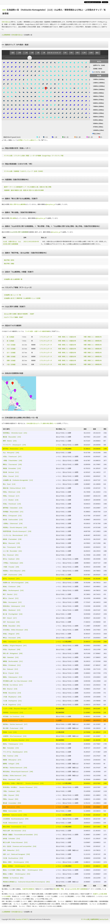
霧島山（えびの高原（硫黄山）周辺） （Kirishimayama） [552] (22, 870)
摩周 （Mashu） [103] (9, 441)
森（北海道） (11, 337)
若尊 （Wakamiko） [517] (11, 850)
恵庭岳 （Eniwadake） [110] (12, 468)
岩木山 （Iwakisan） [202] (11, 559)
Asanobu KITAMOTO (22, 919)
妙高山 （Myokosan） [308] (11, 649)
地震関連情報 (94, 919)
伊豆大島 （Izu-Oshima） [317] (13, 685)
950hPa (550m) (98, 123)
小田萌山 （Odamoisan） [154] (12, 523)
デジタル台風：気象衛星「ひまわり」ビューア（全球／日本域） (24, 171)
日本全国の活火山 (16, 35)
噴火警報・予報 (59, 889)
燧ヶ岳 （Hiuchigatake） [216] (12, 614)
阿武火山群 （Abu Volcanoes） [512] (14, 831)
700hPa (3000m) (98, 106)
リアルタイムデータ (45, 337)
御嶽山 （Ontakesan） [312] (12, 665)
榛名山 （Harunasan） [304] (11, 638)
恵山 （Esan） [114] (9, 484)
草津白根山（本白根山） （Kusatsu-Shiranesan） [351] (20, 787)
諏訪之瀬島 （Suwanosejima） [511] (14, 827)
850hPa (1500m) (98, 113)
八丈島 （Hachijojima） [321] (12, 701)
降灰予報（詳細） (9, 263)
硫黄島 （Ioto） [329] (10, 732)
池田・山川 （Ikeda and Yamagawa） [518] (16, 854)
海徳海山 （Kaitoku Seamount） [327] (15, 724)
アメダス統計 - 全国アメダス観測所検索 (37, 331)
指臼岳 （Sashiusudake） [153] (13, 519)
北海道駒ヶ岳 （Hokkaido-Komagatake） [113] (18, 480)
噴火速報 (13, 218)
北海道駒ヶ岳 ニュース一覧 (12, 295)
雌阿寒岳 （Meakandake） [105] (13, 449)
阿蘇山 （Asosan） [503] (10, 799)
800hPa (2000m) (98, 110)
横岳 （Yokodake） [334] (11, 748)
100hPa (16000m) (99, 79)
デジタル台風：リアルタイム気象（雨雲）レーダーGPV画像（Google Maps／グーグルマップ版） (34, 156)
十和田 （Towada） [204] (11, 567)
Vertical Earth (104, 919)
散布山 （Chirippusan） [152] (12, 515)
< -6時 (31, 53)
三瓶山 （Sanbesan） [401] (11, 791)
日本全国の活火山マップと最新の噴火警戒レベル (41, 423)
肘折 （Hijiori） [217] (10, 618)
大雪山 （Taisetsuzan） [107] (12, 456)
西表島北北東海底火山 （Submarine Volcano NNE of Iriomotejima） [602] (26, 882)
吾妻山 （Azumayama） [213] (12, 602)
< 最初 (12, 53)
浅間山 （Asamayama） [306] (12, 642)
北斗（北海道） (11, 352)
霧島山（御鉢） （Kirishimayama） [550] (16, 862)
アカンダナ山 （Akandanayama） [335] (15, 752)
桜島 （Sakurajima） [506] (11, 807)
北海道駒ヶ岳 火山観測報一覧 (13, 279)
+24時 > (91, 53)
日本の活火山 (6, 22)
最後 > (98, 53)
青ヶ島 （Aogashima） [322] (12, 704)
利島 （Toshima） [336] (10, 756)
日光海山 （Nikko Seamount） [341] (14, 775)
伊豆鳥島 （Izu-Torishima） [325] (13, 716)
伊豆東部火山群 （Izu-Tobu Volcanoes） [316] (17, 681)
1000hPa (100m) (98, 130)
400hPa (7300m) (98, 96)
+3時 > (71, 53)
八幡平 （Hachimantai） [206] (12, 575)
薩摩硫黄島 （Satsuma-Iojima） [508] (15, 815)
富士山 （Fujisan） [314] (10, 673)
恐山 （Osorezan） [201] (10, 555)
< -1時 (43, 53)
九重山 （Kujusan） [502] (11, 795)
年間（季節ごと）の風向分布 (67, 337)
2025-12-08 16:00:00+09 (31, 241)
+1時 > (65, 53)
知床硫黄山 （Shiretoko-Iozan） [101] (15, 433)
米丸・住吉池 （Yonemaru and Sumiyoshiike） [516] (19, 846)
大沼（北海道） (11, 345)
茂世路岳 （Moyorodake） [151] (13, 512)
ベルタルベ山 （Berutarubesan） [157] (15, 535)
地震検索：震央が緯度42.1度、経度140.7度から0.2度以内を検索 (24, 190)
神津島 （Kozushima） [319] (12, 693)
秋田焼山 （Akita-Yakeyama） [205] (14, 571)
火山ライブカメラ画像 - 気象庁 (13, 317)
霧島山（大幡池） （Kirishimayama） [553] (16, 874)
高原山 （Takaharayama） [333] (13, 744)
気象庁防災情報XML (28, 889)
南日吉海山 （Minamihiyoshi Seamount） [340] (18, 771)
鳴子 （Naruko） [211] (10, 594)
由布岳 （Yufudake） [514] (11, 838)
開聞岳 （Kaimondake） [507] (12, 811)
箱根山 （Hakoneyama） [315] (12, 677)
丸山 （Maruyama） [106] (11, 452)
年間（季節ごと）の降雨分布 (93, 337)
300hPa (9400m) (98, 93)
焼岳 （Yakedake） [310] (10, 657)
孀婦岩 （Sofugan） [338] (11, 764)
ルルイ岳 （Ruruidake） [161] (12, 551)
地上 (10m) (96, 133)
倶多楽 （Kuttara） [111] (11, 472)
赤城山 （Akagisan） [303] (11, 634)
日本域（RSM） (98, 69)
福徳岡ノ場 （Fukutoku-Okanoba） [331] (16, 740)
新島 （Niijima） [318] (10, 689)
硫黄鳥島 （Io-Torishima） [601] (13, 878)
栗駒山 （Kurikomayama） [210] (13, 590)
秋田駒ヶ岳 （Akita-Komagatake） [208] (15, 582)
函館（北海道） (11, 356)
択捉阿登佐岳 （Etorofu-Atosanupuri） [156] (17, 531)
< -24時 (18, 53)
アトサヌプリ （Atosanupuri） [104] (14, 445)
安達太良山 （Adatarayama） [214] (14, 606)
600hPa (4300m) (98, 103)
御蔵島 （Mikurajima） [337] (12, 760)
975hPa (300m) (98, 127)
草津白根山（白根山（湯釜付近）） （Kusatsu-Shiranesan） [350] (23, 783)
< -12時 (25, 53)
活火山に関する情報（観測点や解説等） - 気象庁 (19, 314)
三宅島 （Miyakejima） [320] (12, 697)
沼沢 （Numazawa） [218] (11, 622)
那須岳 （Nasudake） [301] (11, 626)
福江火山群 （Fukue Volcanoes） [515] (15, 842)
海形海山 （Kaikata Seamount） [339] (15, 767)
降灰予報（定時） (9, 260)
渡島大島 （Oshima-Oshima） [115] (14, 488)
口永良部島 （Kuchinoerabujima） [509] (15, 819)
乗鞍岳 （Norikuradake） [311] (13, 661)
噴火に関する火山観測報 (17, 204)
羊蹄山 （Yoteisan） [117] (11, 496)
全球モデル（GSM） (99, 65)
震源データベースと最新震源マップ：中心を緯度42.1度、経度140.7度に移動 (27, 187)
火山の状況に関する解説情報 (19, 232)
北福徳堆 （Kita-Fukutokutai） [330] (14, 736)
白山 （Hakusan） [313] (10, 669)
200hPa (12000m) (99, 86)
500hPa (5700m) (98, 100)
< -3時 (37, 53)
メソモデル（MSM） (99, 72)
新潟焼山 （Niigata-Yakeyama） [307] (15, 645)
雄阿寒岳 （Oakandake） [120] (12, 508)
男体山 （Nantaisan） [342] (11, 779)
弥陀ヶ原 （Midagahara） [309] (12, 653)
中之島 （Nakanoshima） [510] (12, 823)
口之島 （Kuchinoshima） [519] (13, 858)
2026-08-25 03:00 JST (54, 53)
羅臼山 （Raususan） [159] (11, 543)
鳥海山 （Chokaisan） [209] (11, 586)
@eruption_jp (50, 204)
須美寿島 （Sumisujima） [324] (13, 712)
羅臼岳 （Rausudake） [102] (12, 437)
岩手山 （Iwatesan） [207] (11, 579)
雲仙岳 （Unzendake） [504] (12, 803)
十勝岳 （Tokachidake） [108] (12, 460)
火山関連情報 (6, 35)
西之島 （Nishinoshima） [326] (13, 720)
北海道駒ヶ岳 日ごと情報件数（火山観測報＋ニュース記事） (22, 298)
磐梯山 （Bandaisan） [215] (11, 610)
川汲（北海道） (11, 364)
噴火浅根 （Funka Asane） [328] (13, 728)
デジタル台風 (85, 919)
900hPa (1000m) (98, 117)
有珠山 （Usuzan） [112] (10, 476)
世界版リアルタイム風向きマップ (28, 140)
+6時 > (78, 53)
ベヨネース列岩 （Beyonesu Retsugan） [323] (17, 708)
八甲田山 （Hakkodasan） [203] (13, 563)
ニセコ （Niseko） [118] (10, 500)
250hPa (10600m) (99, 89)
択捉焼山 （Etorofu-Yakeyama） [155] (15, 527)
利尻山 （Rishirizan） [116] (11, 492)
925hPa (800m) (98, 120)
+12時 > (84, 53)
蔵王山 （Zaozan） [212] (10, 598)
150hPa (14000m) (99, 83)
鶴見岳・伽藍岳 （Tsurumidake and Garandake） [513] (20, 834)
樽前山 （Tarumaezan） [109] (12, 464)
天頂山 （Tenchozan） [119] (12, 504)
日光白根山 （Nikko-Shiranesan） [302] (15, 630)
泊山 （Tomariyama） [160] (11, 547)
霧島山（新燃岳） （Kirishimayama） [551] (16, 866)
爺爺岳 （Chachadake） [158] (12, 539)
